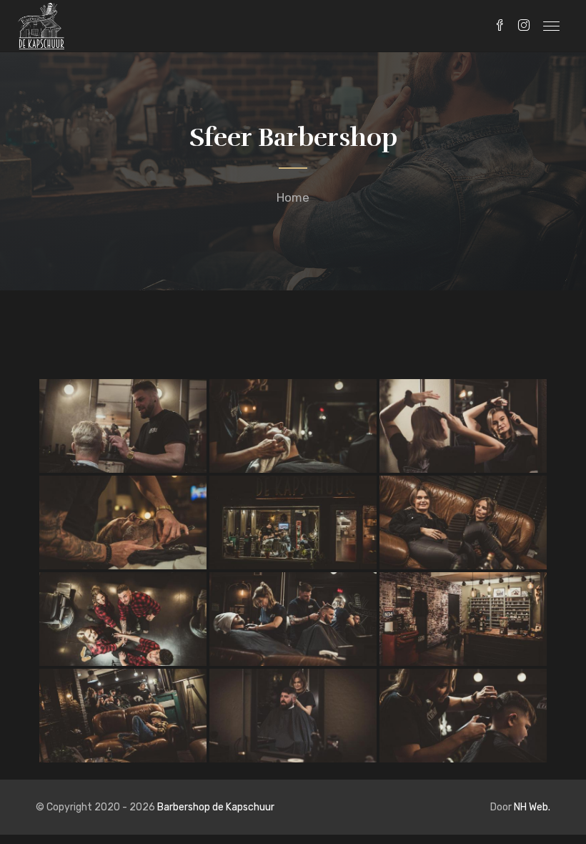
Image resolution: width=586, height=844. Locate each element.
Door (520, 807)
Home (293, 197)
